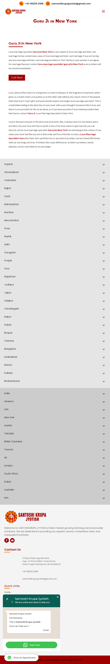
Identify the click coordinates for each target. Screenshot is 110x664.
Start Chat (35, 644)
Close (58, 597)
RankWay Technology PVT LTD (66, 659)
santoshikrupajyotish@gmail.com (69, 3)
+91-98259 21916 (32, 3)
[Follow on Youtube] (12, 540)
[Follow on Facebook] (6, 540)
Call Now (16, 77)
